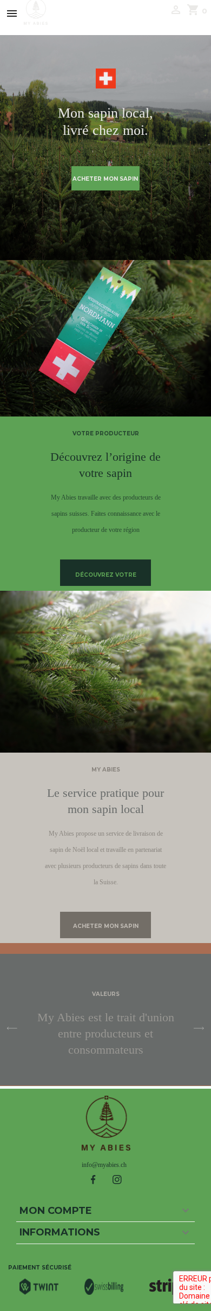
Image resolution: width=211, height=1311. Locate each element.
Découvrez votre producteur (105, 578)
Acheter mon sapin (105, 178)
